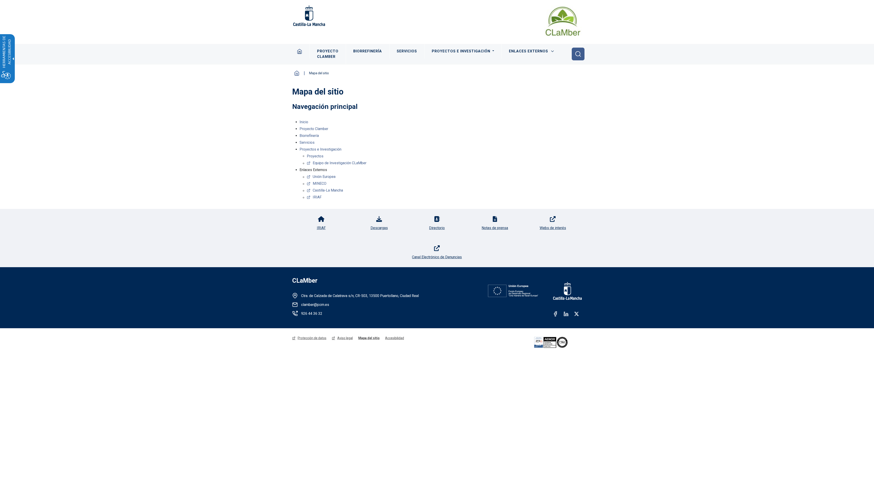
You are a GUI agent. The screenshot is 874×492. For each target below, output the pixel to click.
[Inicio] (563, 21)
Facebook (555, 313)
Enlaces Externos (528, 51)
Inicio (300, 51)
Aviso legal (345, 338)
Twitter (576, 313)
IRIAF (317, 197)
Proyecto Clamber (327, 54)
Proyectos (315, 156)
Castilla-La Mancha (328, 190)
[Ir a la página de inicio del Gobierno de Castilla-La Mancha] (308, 15)
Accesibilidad (394, 338)
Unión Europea (324, 176)
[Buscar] (578, 54)
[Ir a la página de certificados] (557, 342)
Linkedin (566, 313)
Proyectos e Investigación (461, 51)
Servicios (407, 51)
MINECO (319, 183)
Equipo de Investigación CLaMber (339, 163)
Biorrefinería (367, 51)
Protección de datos (312, 338)
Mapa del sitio (369, 338)
